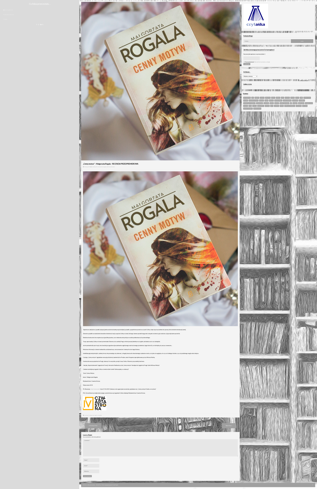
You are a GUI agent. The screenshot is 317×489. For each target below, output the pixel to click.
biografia (257, 97)
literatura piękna (278, 100)
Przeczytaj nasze (257, 62)
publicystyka (301, 103)
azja (253, 97)
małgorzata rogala (93, 415)
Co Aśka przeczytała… (39, 3)
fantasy (273, 97)
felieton (278, 97)
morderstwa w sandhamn (249, 103)
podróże (277, 103)
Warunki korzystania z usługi (262, 62)
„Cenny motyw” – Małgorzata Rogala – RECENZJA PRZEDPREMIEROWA (110, 164)
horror (297, 97)
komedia (246, 100)
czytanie (262, 97)
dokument (267, 97)
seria (272, 105)
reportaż (245, 105)
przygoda (104, 166)
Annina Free (108, 485)
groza (282, 97)
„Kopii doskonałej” (95, 389)
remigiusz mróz (308, 103)
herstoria (287, 97)
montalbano (301, 100)
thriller (281, 105)
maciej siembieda (287, 100)
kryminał (100, 166)
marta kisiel (295, 100)
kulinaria (271, 100)
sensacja (267, 105)
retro (250, 105)
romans (254, 105)
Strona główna (9, 10)
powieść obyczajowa (284, 103)
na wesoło (266, 103)
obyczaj (271, 103)
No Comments (111, 166)
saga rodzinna (261, 105)
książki (266, 100)
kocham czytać (307, 97)
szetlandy (276, 105)
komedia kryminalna (253, 100)
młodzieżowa (259, 103)
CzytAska (94, 166)
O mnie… (5, 19)
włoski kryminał (257, 108)
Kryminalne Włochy (8, 14)
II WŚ (301, 97)
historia (292, 97)
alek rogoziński (247, 97)
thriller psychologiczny (290, 105)
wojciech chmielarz (248, 108)
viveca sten (298, 105)
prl (290, 103)
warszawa (305, 105)
